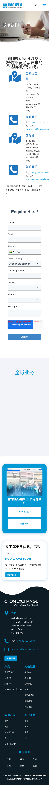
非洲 (9, 766)
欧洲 (35, 766)
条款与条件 (29, 695)
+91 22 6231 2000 (26, 641)
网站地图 (28, 707)
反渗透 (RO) (9, 672)
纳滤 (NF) (8, 684)
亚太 (22, 759)
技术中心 (28, 672)
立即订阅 (11, 658)
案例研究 (28, 684)
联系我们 (11, 575)
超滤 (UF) (8, 678)
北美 (22, 766)
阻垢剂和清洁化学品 (13, 689)
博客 (26, 689)
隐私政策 (28, 701)
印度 (9, 759)
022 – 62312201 (19, 559)
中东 (35, 759)
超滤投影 (24, 523)
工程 (6, 721)
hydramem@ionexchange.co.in (25, 649)
